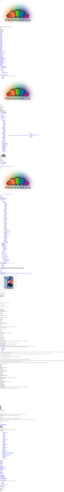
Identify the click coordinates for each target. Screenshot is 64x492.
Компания (4, 247)
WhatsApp (3, 78)
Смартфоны (6, 204)
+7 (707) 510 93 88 (3, 67)
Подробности (2, 296)
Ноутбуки (6, 228)
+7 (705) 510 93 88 (2, 66)
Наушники (6, 223)
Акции (1, 465)
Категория (6, 241)
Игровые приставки (7, 233)
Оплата (3, 350)
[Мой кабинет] (0, 165)
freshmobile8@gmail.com (3, 110)
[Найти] (1, 28)
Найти (1, 488)
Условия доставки (2, 475)
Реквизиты (1, 463)
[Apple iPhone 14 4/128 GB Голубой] (8, 290)
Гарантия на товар (2, 476)
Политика (1, 472)
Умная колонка (7, 236)
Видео (2, 349)
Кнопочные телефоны (3, 466)
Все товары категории (3, 424)
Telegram (3, 77)
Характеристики (4, 348)
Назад (4, 201)
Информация (2, 461)
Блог (0, 462)
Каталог (4, 202)
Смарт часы (1, 467)
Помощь (1, 473)
